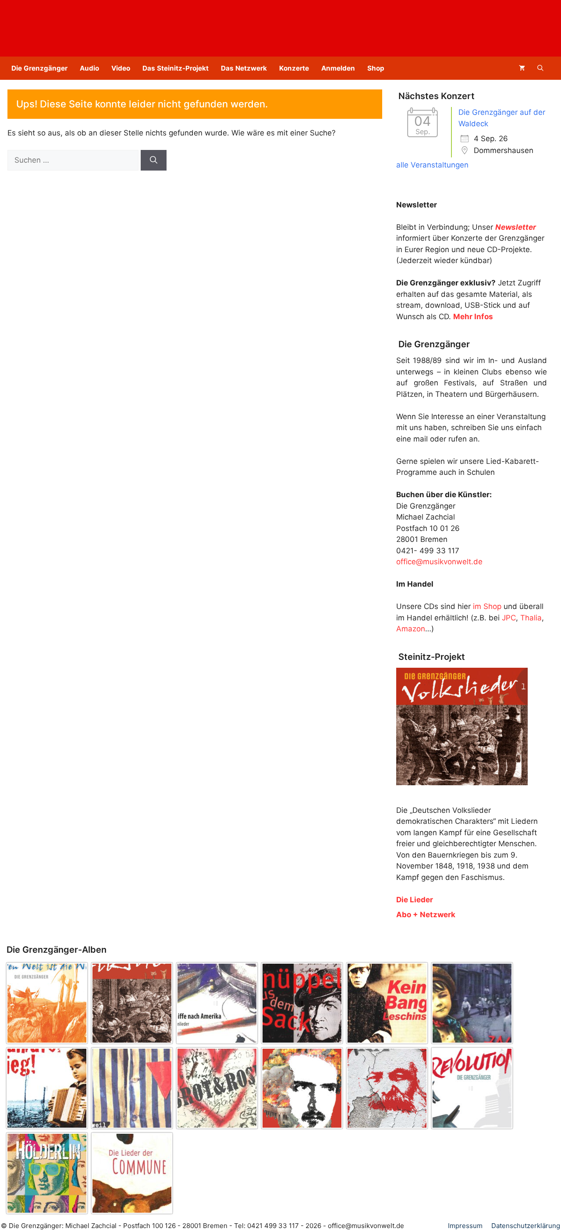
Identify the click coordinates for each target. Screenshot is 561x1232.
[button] (540, 68)
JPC (509, 617)
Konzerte (294, 68)
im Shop (487, 606)
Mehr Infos (473, 316)
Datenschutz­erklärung (525, 1225)
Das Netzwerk (244, 68)
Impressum (465, 1225)
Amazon (410, 628)
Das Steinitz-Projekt (175, 68)
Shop (375, 68)
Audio (89, 68)
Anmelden (338, 68)
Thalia (531, 617)
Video (120, 68)
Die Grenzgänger (39, 68)
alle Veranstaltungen (432, 164)
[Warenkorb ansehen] (522, 68)
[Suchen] (154, 160)
